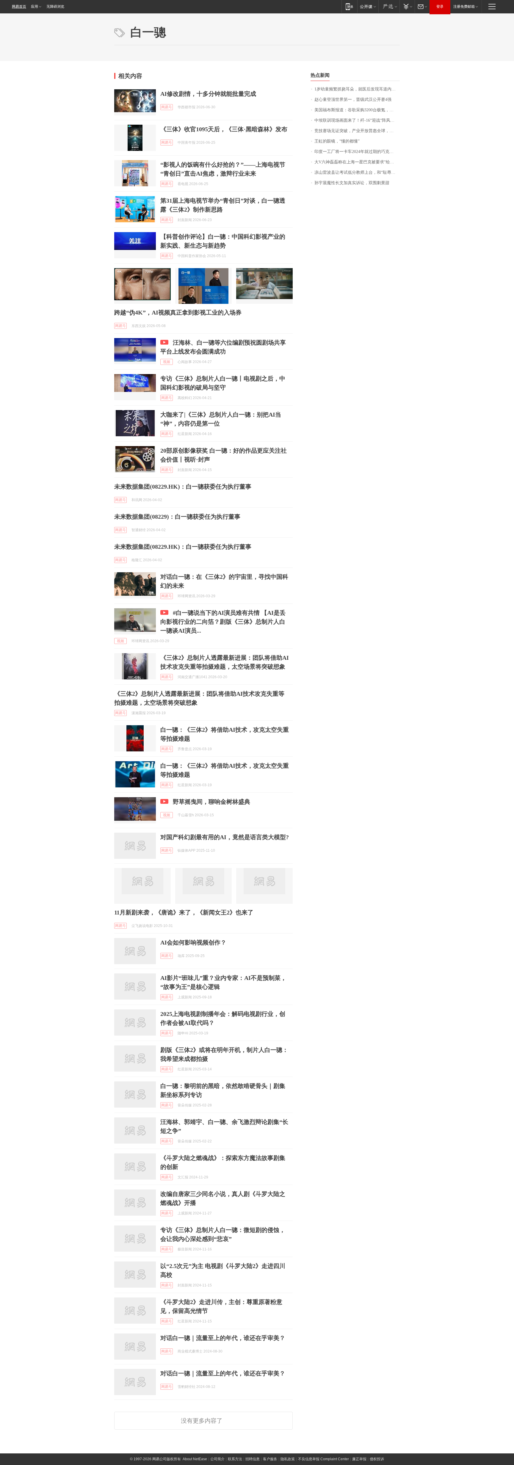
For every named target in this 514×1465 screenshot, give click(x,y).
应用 (34, 6)
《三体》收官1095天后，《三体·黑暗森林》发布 (223, 129)
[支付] (407, 6)
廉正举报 (359, 1459)
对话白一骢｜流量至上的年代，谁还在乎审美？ (222, 1338)
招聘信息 (252, 1459)
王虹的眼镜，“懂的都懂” (337, 141)
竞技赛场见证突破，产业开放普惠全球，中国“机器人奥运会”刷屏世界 (357, 131)
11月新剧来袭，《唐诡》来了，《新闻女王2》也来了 (183, 912)
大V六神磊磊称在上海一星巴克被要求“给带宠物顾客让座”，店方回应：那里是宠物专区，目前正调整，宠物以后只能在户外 (357, 162)
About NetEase (195, 1459)
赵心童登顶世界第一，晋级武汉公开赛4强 (352, 99)
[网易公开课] (367, 6)
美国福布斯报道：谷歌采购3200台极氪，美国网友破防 (357, 110)
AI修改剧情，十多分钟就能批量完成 (208, 93)
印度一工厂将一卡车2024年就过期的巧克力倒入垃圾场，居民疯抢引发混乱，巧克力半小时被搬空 (357, 151)
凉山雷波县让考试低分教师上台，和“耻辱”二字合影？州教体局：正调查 (357, 172)
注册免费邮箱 (464, 6)
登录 (440, 6)
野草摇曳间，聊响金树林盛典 (211, 801)
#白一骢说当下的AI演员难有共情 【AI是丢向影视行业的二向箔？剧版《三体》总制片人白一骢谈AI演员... (223, 621)
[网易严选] (388, 6)
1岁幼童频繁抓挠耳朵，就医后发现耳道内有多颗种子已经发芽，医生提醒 (357, 89)
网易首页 (19, 6)
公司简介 (217, 1459)
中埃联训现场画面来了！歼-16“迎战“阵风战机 (356, 120)
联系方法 (235, 1459)
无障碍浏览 (55, 6)
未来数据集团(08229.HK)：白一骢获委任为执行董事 (182, 486)
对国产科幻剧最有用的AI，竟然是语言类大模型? (224, 837)
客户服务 (270, 1459)
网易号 (166, 107)
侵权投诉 (377, 1459)
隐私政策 (287, 1459)
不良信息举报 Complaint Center (323, 1459)
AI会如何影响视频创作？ (193, 942)
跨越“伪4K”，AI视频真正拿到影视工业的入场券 (178, 312)
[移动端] (349, 6)
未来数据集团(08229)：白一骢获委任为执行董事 (177, 516)
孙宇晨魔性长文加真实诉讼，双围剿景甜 (351, 183)
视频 (166, 362)
